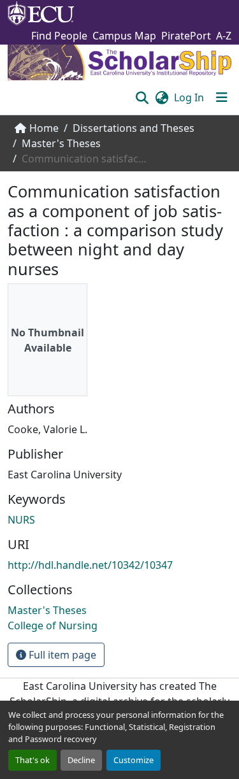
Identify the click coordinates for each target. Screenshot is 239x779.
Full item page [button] (61, 655)
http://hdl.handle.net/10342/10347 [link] (90, 565)
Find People (59, 36)
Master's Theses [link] (61, 143)
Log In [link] (189, 97)
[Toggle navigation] (221, 97)
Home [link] (44, 128)
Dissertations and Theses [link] (133, 128)
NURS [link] (21, 520)
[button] (142, 97)
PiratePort (186, 36)
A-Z (223, 36)
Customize (133, 760)
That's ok (32, 760)
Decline (81, 760)
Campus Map (124, 36)
